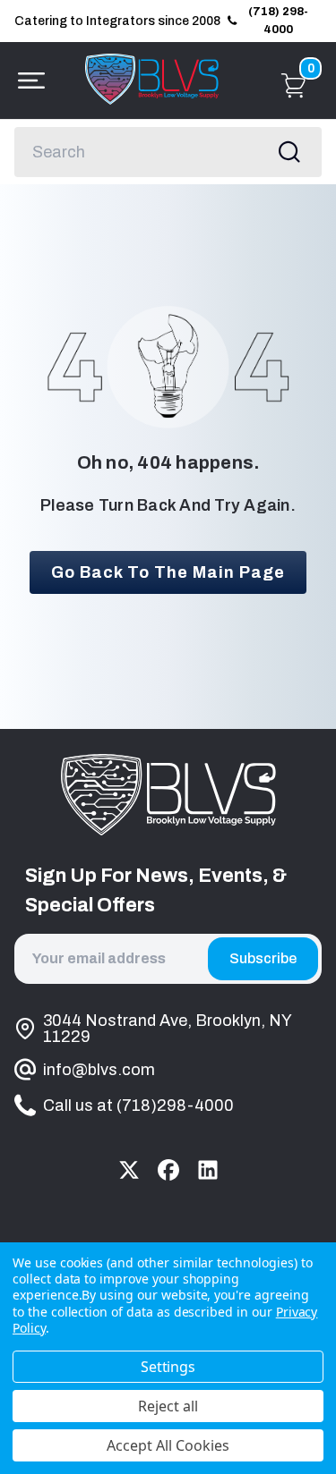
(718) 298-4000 (278, 20)
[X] (129, 1170)
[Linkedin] (208, 1170)
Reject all (168, 1406)
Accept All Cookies (167, 1445)
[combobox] (168, 152)
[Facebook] (168, 1170)
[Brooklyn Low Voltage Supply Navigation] (27, 80)
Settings (168, 1367)
